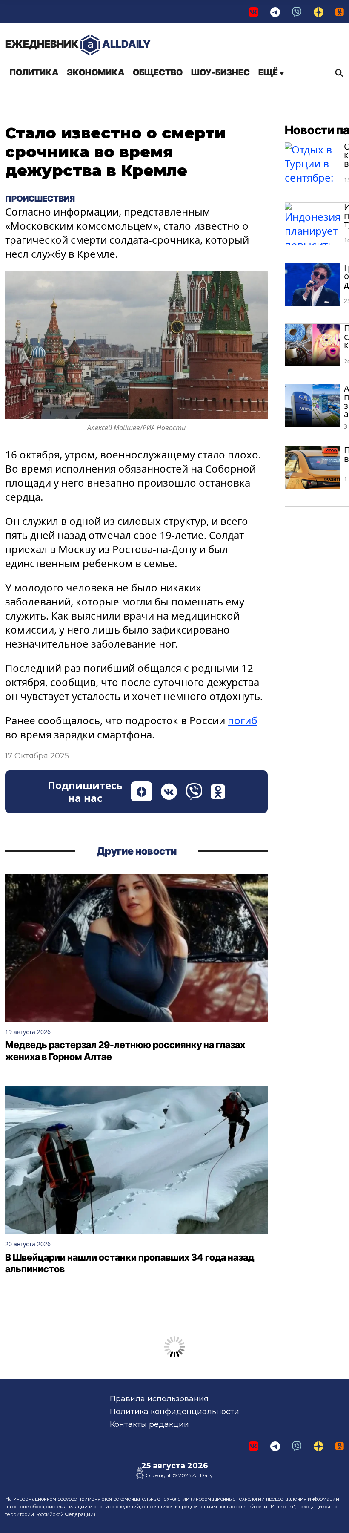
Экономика (95, 72)
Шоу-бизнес (220, 72)
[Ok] (339, 12)
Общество (158, 72)
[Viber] (297, 12)
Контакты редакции (149, 1424)
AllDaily (78, 44)
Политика (33, 72)
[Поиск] (337, 72)
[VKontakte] (253, 12)
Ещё (269, 72)
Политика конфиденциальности (174, 1411)
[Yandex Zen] (318, 12)
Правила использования (159, 1398)
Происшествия (40, 198)
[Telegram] (275, 12)
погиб (242, 720)
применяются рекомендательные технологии (133, 1499)
